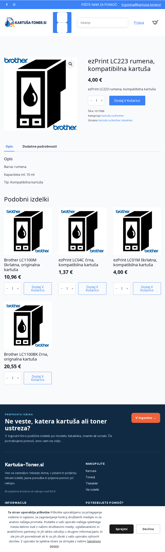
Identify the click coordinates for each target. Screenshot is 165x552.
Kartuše (91, 471)
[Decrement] (91, 100)
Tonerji (90, 477)
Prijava (139, 22)
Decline (148, 529)
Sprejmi (122, 529)
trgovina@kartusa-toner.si (141, 4)
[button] (70, 64)
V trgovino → (145, 418)
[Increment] (102, 100)
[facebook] (7, 4)
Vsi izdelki (92, 490)
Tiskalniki (92, 483)
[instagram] (14, 4)
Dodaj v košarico (127, 100)
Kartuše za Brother (112, 115)
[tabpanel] (82, 170)
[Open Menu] (62, 17)
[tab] (9, 146)
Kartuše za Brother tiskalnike (115, 120)
